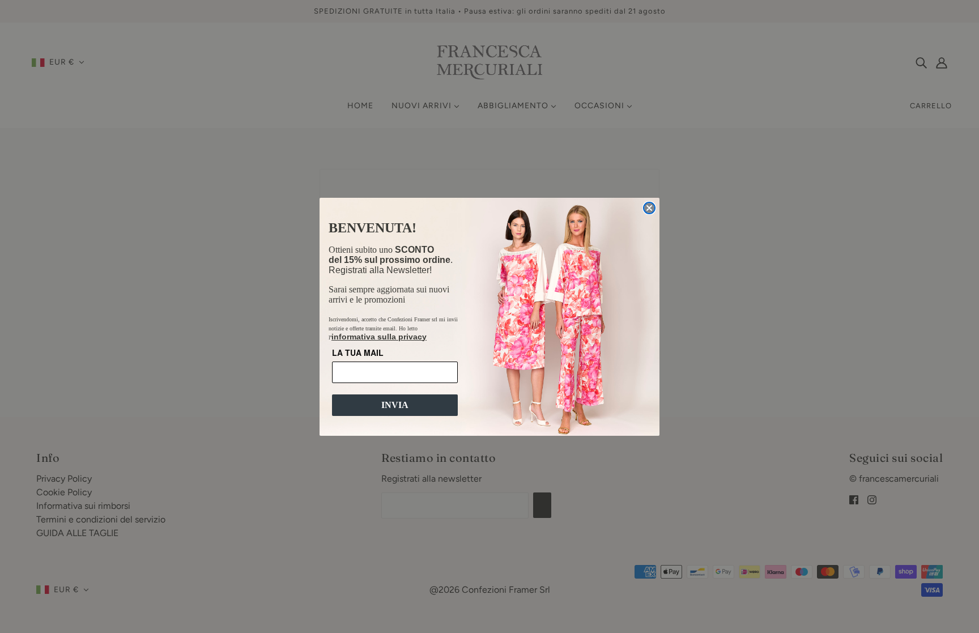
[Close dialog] (649, 208)
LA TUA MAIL (358, 352)
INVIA (394, 405)
